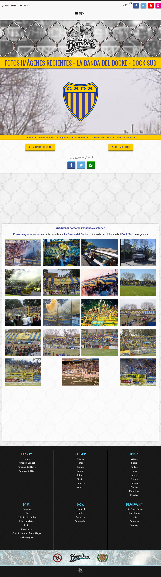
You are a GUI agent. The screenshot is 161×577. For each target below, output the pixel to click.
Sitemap (134, 525)
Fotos (80, 463)
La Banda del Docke (101, 137)
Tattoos (80, 475)
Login (134, 517)
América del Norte (27, 467)
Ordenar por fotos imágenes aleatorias (82, 228)
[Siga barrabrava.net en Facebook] (136, 5)
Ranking (27, 509)
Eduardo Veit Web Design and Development (80, 570)
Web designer (27, 537)
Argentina (65, 137)
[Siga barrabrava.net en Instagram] (158, 5)
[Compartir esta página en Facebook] (71, 164)
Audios (134, 467)
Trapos (80, 471)
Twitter (80, 513)
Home (30, 137)
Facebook (80, 509)
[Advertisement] (80, 199)
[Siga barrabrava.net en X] (143, 5)
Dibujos (80, 479)
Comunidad (80, 521)
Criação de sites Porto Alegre (26, 533)
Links (134, 471)
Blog (27, 513)
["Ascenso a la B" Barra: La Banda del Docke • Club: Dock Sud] (61, 252)
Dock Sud (80, 137)
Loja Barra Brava (134, 509)
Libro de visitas (26, 521)
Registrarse (134, 513)
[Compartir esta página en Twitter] (81, 164)
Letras (80, 467)
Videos (80, 459)
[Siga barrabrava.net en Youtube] (151, 5)
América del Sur (46, 137)
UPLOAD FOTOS (122, 147)
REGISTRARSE (10, 5)
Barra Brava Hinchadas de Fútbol (80, 38)
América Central (27, 463)
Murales (80, 487)
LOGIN (25, 5)
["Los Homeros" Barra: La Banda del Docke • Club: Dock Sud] (99, 342)
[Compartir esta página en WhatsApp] (91, 164)
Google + (80, 517)
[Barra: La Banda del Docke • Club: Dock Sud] (23, 252)
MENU (82, 13)
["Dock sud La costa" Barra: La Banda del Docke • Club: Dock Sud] (138, 252)
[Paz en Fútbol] (57, 557)
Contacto (134, 521)
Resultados (26, 529)
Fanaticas (80, 483)
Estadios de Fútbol (27, 517)
